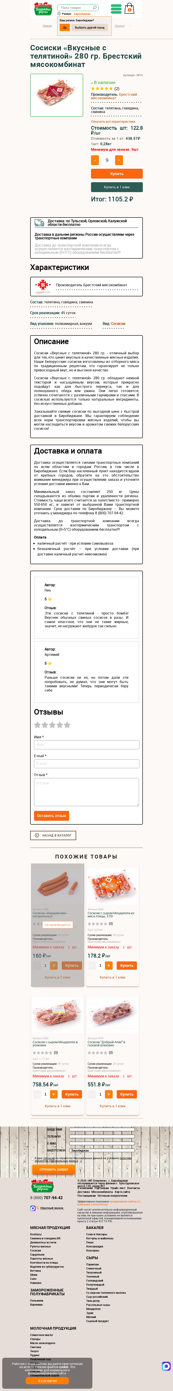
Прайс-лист (118, 1188)
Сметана (35, 1347)
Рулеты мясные (40, 1246)
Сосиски (118, 323)
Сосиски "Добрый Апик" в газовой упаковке (106, 1043)
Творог (34, 1351)
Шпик (33, 1274)
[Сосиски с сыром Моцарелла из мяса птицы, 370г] (113, 886)
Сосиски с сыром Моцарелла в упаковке (55, 1043)
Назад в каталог (57, 835)
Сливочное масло (41, 1335)
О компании (85, 1188)
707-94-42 (46, 1198)
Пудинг (35, 1355)
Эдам (89, 1313)
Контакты (133, 1188)
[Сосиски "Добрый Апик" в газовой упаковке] (113, 1015)
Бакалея (94, 1227)
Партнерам (102, 1188)
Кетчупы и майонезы (100, 1238)
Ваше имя (54, 1129)
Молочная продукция (53, 1328)
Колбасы (36, 1234)
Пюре (89, 1242)
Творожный (94, 1272)
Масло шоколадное (42, 1343)
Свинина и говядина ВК (45, 1238)
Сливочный (93, 1268)
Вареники (36, 1304)
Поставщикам (86, 1195)
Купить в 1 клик (117, 187)
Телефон (54, 1136)
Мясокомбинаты (102, 1192)
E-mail (52, 1143)
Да (64, 27)
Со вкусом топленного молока (106, 1292)
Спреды (35, 1339)
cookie (63, 1367)
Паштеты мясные (41, 1258)
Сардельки (37, 1254)
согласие (49, 1158)
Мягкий (91, 1317)
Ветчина (35, 1270)
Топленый (92, 1276)
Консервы (92, 1250)
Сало (33, 1278)
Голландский (94, 1280)
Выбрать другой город (90, 27)
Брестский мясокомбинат (114, 96)
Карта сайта (122, 1192)
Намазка (35, 1283)
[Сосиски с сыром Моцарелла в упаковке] (58, 1015)
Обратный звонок (51, 1208)
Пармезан (92, 1264)
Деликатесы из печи (43, 1242)
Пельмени (36, 1300)
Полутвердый (95, 1284)
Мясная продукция (50, 1227)
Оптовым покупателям (112, 1195)
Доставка (83, 1192)
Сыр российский (97, 1296)
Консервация (94, 1246)
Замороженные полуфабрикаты (47, 1291)
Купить (116, 173)
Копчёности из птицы (44, 1262)
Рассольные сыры (98, 1305)
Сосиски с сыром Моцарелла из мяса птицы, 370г (111, 915)
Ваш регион (56, 1150)
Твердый (92, 1288)
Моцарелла (93, 1309)
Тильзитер (93, 1300)
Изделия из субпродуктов (47, 1266)
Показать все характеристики (113, 121)
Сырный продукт (97, 1321)
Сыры (92, 1257)
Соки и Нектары (96, 1234)
